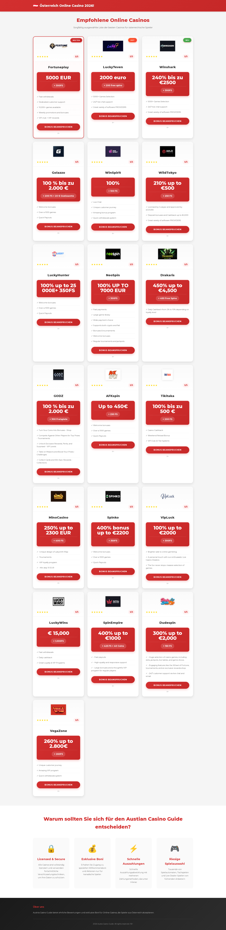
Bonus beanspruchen (58, 127)
